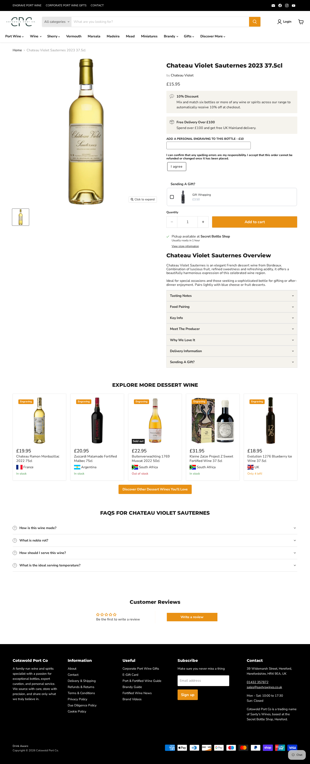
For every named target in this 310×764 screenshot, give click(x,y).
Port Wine (13, 36)
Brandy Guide (132, 687)
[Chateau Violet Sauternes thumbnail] (20, 217)
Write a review (192, 617)
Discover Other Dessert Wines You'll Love (155, 489)
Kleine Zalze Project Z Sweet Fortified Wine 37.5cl (211, 458)
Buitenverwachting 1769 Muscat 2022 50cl (151, 458)
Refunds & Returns (81, 687)
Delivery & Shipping (82, 681)
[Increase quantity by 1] (203, 222)
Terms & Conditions (81, 693)
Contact (73, 675)
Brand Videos (132, 699)
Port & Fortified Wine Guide (142, 681)
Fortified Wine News (137, 693)
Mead (130, 36)
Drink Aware (20, 746)
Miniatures (149, 36)
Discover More (212, 36)
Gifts (188, 36)
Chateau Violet (182, 75)
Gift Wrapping (201, 195)
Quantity (172, 212)
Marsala (94, 36)
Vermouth (73, 36)
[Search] (254, 22)
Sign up (187, 694)
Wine (34, 36)
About (72, 668)
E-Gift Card (130, 675)
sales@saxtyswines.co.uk (264, 687)
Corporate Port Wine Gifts (141, 668)
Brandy (170, 36)
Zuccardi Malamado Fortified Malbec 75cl (95, 458)
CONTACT (97, 5)
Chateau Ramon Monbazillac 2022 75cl (37, 458)
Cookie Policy (77, 711)
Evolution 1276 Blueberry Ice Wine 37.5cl (269, 458)
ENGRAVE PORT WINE (27, 5)
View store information (185, 246)
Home (17, 50)
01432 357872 (257, 682)
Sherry (52, 36)
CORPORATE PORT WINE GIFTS (66, 5)
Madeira (113, 36)
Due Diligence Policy (82, 705)
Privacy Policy (77, 699)
